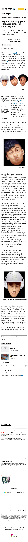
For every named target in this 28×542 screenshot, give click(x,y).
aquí (22, 375)
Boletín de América (6, 461)
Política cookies (22, 527)
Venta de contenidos (10, 527)
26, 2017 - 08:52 (16, 41)
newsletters (4, 458)
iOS (6, 365)
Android (10, 365)
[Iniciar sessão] (25, 9)
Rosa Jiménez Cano (14, 39)
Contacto (4, 527)
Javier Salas (12, 358)
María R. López (13, 350)
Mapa (14, 529)
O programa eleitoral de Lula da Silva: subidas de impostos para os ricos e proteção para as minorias (13, 434)
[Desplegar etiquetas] (26, 366)
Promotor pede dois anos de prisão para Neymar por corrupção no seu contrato (5, 109)
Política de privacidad (8, 529)
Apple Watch (9, 62)
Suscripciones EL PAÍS (19, 529)
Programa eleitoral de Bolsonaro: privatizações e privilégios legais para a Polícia (13, 439)
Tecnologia (6, 14)
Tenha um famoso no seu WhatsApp (17, 348)
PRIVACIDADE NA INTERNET (18, 17)
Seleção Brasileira (18, 104)
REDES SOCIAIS (4, 17)
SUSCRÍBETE (20, 9)
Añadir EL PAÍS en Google (8, 48)
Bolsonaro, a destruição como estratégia (14, 427)
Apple (14, 365)
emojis (15, 53)
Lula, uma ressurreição (10, 430)
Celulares (19, 365)
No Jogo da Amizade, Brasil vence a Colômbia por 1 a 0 (5, 101)
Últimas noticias (5, 424)
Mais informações (4, 372)
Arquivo (3, 474)
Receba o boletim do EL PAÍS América (11, 336)
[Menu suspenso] (2, 9)
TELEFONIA (10, 17)
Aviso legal (17, 527)
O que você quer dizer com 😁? (17, 356)
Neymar (18, 100)
